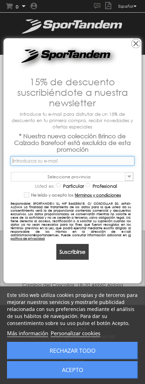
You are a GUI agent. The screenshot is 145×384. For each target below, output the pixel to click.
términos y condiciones (98, 195)
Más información (27, 333)
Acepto (72, 370)
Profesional (104, 186)
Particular (73, 186)
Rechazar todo (73, 351)
